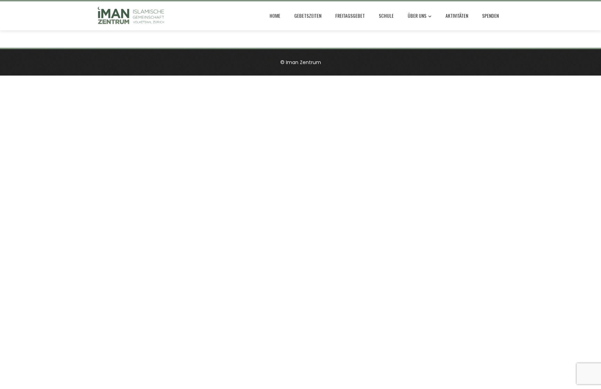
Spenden (490, 15)
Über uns (417, 15)
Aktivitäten (457, 15)
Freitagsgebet (350, 15)
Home (275, 15)
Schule (386, 15)
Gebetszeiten (307, 15)
